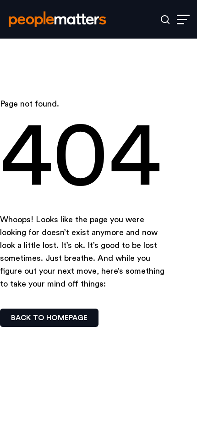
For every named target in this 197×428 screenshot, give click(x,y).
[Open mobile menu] (183, 19)
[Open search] (165, 19)
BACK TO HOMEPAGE (49, 317)
